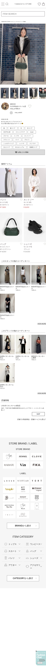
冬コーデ (29, 128)
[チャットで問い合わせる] (41, 658)
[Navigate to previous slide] (2, 54)
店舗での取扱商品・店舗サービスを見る (31, 419)
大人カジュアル (19, 147)
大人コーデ (6, 147)
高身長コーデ (33, 147)
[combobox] (23, 13)
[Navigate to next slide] (44, 54)
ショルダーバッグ (8, 143)
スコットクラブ (20, 132)
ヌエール (6, 135)
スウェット (6, 139)
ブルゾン (27, 139)
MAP (38, 414)
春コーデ (12, 128)
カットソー (27, 135)
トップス (16, 135)
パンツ (17, 139)
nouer (32, 132)
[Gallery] (23, 54)
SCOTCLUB (6, 132)
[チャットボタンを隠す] (36, 651)
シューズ (21, 143)
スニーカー (33, 143)
